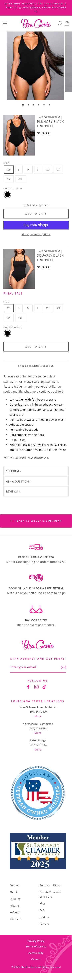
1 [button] (23, 105)
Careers (44, 924)
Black (7, 194)
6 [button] (50, 105)
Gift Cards (16, 919)
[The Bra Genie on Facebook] (28, 686)
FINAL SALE (13, 293)
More (37, 716)
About (13, 892)
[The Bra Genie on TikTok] (44, 686)
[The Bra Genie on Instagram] (36, 686)
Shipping (23, 365)
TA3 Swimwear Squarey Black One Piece (50, 255)
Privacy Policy (35, 941)
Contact (14, 885)
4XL (20, 179)
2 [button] (29, 105)
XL (47, 169)
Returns (14, 905)
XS (8, 169)
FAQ (42, 910)
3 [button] (34, 105)
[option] (38, 5)
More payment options (36, 234)
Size (6, 163)
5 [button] (44, 105)
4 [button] (39, 105)
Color (12, 188)
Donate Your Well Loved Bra (50, 894)
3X (8, 179)
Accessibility (35, 953)
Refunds (15, 912)
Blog (42, 903)
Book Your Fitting (50, 885)
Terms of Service (36, 946)
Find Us (44, 917)
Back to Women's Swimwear (39, 520)
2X (58, 169)
